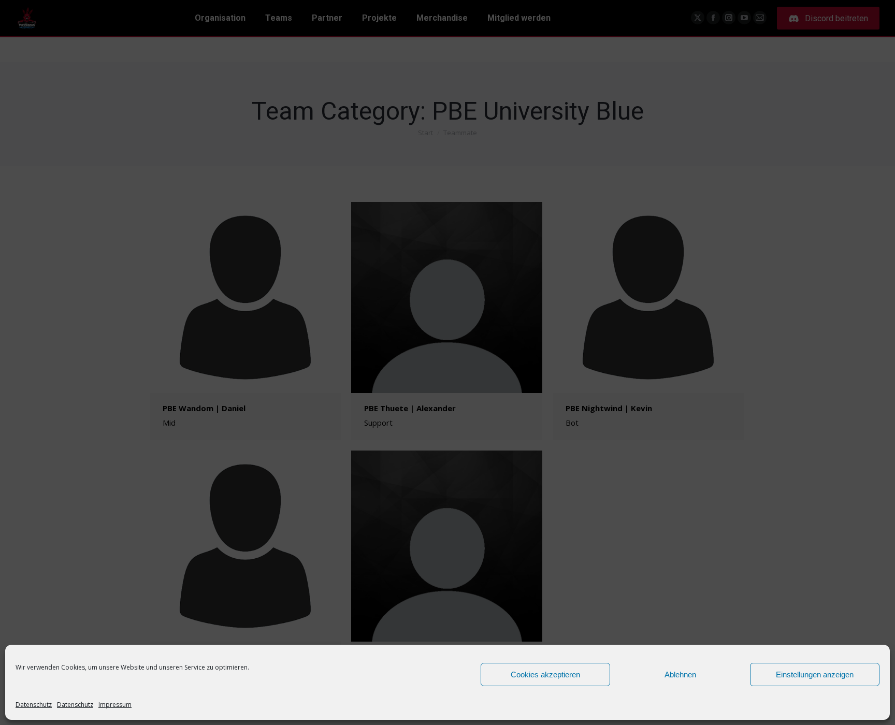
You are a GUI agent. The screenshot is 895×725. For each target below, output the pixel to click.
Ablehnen (680, 674)
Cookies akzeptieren (545, 674)
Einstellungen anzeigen (815, 674)
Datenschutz (34, 704)
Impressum (115, 704)
